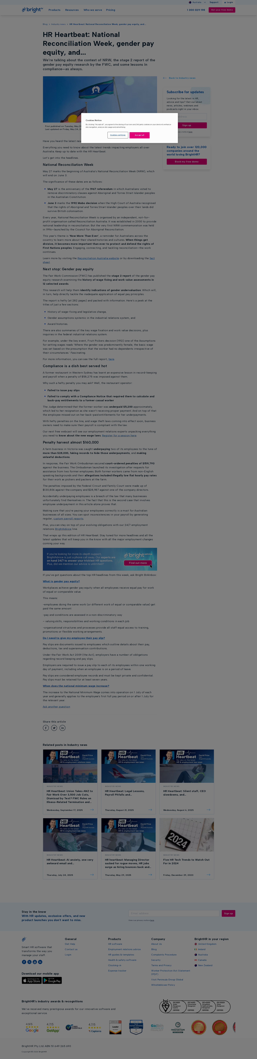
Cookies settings (118, 135)
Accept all (139, 135)
